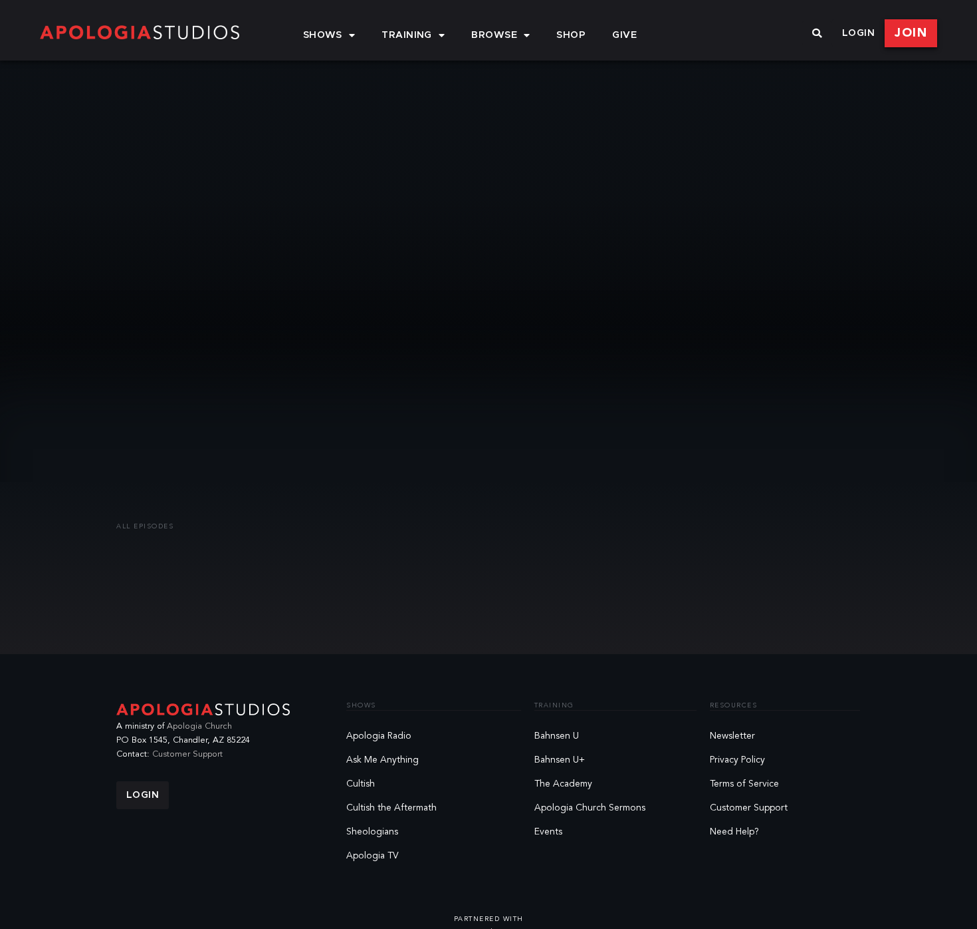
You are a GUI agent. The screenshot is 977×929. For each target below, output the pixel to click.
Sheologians (372, 831)
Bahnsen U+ (559, 760)
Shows (322, 35)
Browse (494, 35)
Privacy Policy (737, 760)
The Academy (563, 784)
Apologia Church (199, 726)
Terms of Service (744, 784)
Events (548, 831)
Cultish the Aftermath (391, 808)
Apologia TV (372, 855)
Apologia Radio (378, 736)
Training (406, 35)
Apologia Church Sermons (589, 808)
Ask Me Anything (382, 760)
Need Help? (734, 831)
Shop (571, 35)
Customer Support (187, 754)
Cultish (360, 784)
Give (624, 35)
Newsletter (732, 736)
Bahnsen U (556, 736)
